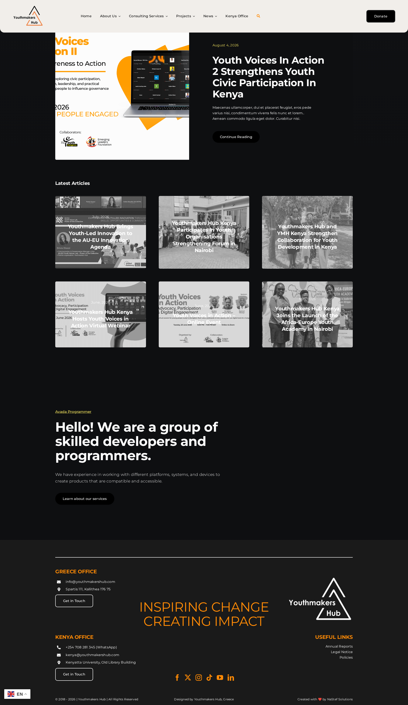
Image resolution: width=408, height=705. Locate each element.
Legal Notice (342, 652)
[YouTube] (220, 677)
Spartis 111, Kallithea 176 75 (88, 589)
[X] (188, 677)
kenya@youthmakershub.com (92, 655)
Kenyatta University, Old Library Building (101, 662)
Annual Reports (339, 646)
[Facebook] (177, 677)
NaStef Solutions (340, 699)
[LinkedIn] (231, 677)
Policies (346, 657)
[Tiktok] (209, 677)
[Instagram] (199, 677)
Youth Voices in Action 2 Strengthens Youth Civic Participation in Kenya (268, 77)
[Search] (258, 16)
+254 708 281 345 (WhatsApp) (91, 647)
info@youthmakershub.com (90, 582)
